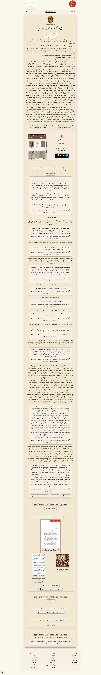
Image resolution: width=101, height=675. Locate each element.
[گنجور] (72, 4)
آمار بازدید (34, 662)
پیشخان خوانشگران (50, 664)
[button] (74, 11)
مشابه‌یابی (74, 662)
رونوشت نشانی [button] (56, 496)
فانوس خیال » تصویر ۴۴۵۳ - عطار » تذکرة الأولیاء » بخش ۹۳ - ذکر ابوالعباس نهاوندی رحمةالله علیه (62, 569)
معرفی (35, 652)
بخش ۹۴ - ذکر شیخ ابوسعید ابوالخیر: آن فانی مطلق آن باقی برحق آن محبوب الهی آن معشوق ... (63, 126)
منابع (35, 664)
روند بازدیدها (41, 168)
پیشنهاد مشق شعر (50, 601)
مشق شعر (52, 168)
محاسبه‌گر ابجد (51, 660)
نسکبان (52, 667)
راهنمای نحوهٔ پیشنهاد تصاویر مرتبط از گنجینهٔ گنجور (51, 589)
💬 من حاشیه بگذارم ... (39, 637)
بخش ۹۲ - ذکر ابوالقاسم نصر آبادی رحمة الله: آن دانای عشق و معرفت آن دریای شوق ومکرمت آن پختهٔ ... (37, 126)
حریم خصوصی (33, 667)
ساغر (53, 655)
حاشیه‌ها (35, 168)
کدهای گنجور (51, 652)
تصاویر (57, 168)
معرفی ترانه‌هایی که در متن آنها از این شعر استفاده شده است (51, 612)
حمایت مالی (34, 657)
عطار (54, 24)
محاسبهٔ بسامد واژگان (51, 508)
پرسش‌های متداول (32, 653)
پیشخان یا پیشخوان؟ (50, 665)
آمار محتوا (34, 659)
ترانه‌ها (47, 168)
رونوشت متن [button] (66, 496)
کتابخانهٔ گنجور (51, 657)
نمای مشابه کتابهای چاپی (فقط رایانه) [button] (40, 496)
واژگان (61, 168)
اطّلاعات (65, 168)
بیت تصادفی (73, 653)
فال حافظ (74, 657)
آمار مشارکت (34, 660)
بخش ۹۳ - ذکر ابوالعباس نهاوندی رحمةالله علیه (50, 28)
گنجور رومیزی (51, 653)
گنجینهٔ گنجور (51, 659)
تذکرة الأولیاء (49, 24)
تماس (35, 665)
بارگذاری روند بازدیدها (50, 625)
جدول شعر (74, 655)
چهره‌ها (34, 655)
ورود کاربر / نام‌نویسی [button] (51, 11)
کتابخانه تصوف (48, 173)
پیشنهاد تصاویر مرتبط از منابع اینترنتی (51, 585)
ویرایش (46, 212)
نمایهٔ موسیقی (73, 659)
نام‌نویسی (54, 641)
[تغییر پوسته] (2, 672)
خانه (75, 652)
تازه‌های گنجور (73, 664)
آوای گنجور (52, 662)
